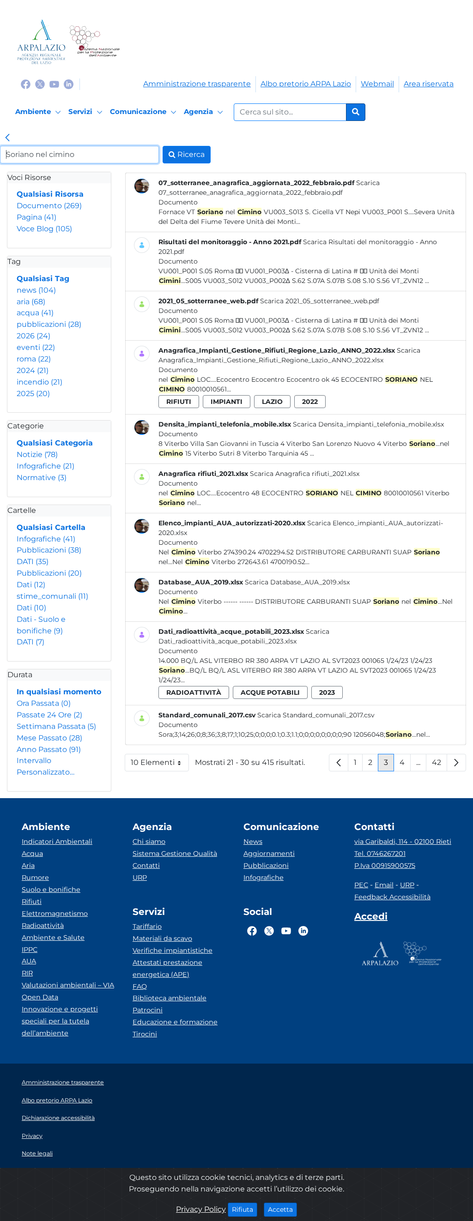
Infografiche (45, 466)
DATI (33, 561)
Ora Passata (44, 703)
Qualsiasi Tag (43, 278)
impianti (227, 401)
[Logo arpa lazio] (41, 42)
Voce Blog (44, 228)
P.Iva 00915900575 (384, 865)
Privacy (32, 1135)
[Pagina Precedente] (338, 762)
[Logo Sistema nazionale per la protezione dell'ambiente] (94, 42)
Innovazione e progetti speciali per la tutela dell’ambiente (60, 1021)
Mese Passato (49, 738)
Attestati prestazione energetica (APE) (167, 968)
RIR (27, 973)
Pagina (36, 217)
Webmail (377, 83)
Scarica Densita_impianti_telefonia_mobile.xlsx (368, 424)
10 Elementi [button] (160, 764)
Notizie (37, 454)
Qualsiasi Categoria (55, 443)
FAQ (140, 986)
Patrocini (148, 1010)
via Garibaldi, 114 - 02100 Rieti (402, 841)
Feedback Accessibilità (392, 897)
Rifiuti (32, 901)
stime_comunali (52, 596)
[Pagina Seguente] (456, 762)
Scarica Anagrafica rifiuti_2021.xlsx (304, 473)
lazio (272, 401)
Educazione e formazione (175, 1022)
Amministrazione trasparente (197, 83)
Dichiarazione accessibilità (58, 1117)
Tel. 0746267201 (380, 853)
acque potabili (270, 692)
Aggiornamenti (269, 853)
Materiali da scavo (162, 938)
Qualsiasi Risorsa (50, 194)
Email (384, 885)
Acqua (32, 853)
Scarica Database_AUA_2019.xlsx (297, 582)
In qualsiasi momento (59, 691)
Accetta (282, 1209)
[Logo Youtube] (54, 84)
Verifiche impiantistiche (172, 950)
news (36, 290)
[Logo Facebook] (25, 84)
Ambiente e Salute (53, 937)
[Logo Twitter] (40, 84)
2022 (310, 401)
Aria (28, 865)
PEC (361, 885)
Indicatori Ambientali (57, 841)
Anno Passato (49, 749)
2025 (33, 393)
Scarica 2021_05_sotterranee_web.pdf (319, 301)
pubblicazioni (49, 324)
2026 (33, 335)
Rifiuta (244, 1209)
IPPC (29, 949)
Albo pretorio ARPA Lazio (306, 83)
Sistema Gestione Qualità (175, 853)
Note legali (37, 1153)
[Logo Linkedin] (68, 84)
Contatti (146, 865)
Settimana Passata (56, 726)
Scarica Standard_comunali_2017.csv (316, 715)
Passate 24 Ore (49, 714)
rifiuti (178, 401)
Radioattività (43, 925)
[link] (7, 138)
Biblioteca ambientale (169, 998)
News (252, 841)
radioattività (193, 692)
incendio (39, 382)
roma (34, 359)
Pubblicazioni (49, 550)
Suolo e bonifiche (51, 889)
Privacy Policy (201, 1209)
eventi (36, 347)
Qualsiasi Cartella (51, 527)
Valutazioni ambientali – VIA (68, 985)
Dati (31, 584)
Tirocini (145, 1034)
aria (31, 301)
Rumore (35, 877)
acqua (35, 312)
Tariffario (147, 926)
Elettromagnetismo (55, 913)
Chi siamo (149, 841)
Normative (42, 477)
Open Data (40, 997)
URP (140, 877)
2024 (33, 370)
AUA (29, 961)
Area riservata (429, 83)
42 (439, 764)
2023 (327, 692)
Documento (49, 205)
